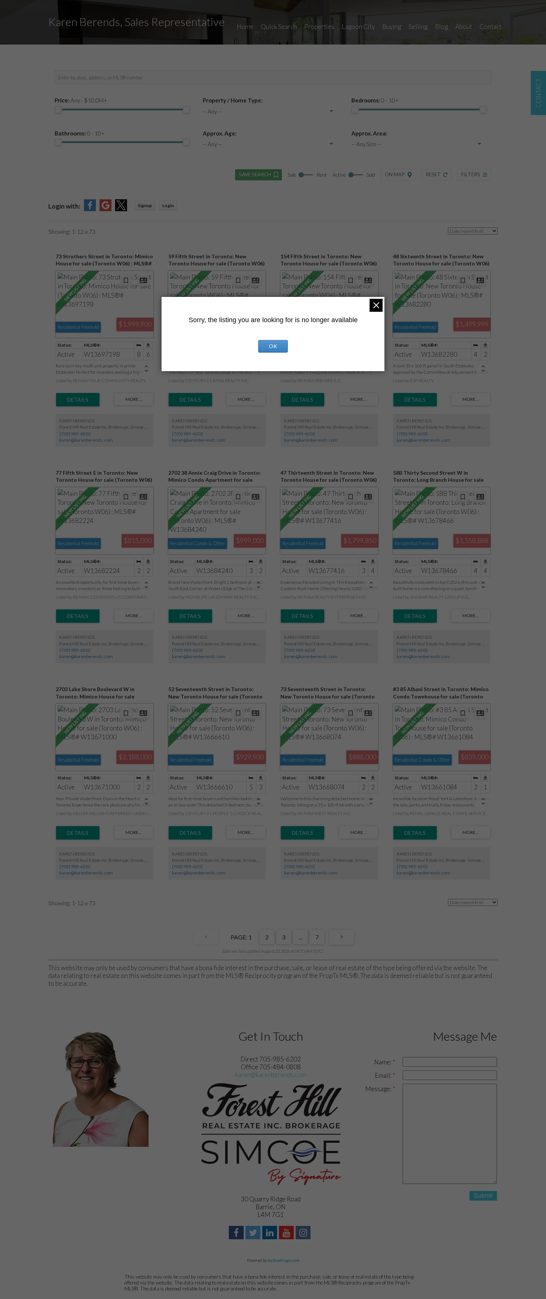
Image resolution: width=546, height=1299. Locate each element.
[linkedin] (270, 1233)
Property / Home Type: (233, 100)
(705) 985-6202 (75, 433)
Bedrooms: (375, 100)
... (300, 936)
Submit (483, 1195)
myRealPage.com (283, 1260)
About (463, 26)
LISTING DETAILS (78, 399)
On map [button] (395, 174)
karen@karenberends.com (86, 440)
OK (273, 346)
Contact (490, 26)
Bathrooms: (79, 133)
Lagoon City (358, 26)
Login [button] (168, 205)
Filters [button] (470, 174)
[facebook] (237, 1233)
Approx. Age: (220, 133)
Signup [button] (145, 205)
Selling (418, 26)
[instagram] (304, 1233)
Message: (379, 1089)
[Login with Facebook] (90, 209)
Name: (383, 1062)
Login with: (64, 206)
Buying (391, 26)
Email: (384, 1075)
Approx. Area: (369, 133)
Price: (81, 100)
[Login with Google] (105, 209)
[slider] (58, 109)
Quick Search (279, 26)
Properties (319, 26)
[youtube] (287, 1233)
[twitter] (254, 1233)
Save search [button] (255, 174)
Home (245, 26)
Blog (441, 26)
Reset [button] (433, 174)
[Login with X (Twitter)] (121, 209)
